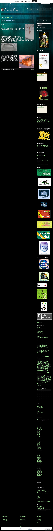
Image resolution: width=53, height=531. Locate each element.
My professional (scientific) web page (42, 164)
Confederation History (45, 364)
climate (46, 361)
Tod (43, 381)
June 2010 (38, 477)
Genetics (41, 368)
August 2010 (39, 475)
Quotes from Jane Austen (41, 498)
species (41, 379)
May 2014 (38, 433)
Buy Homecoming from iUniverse (43, 148)
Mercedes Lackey (41, 375)
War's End (44, 382)
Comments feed (5, 520)
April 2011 (38, 467)
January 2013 (39, 448)
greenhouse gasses (40, 369)
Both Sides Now (40, 360)
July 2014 (38, 431)
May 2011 (38, 466)
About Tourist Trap (25, 3)
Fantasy (48, 367)
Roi (39, 378)
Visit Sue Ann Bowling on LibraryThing (43, 350)
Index (38, 411)
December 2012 (39, 449)
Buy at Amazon (39, 154)
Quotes (38, 377)
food (38, 368)
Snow (10, 69)
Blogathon (21, 522)
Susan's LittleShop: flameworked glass (43, 337)
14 (39, 394)
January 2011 (39, 470)
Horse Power (39, 371)
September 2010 (39, 474)
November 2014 (39, 427)
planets (46, 375)
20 (37, 396)
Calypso (38, 497)
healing (48, 369)
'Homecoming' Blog (10, 9)
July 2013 (38, 442)
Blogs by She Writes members (41, 328)
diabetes (45, 365)
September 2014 (39, 429)
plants (38, 376)
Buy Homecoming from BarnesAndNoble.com (44, 146)
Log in (4, 517)
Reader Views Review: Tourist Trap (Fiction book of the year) (43, 124)
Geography (45, 368)
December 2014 (39, 426)
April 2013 (38, 445)
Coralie (38, 365)
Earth (41, 366)
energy (43, 366)
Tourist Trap (47, 381)
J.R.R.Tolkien (39, 372)
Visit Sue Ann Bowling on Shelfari (42, 351)
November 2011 (39, 461)
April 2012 (38, 456)
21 (39, 396)
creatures (41, 365)
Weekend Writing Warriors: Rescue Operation (44, 501)
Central (44, 360)
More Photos (39, 421)
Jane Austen (44, 372)
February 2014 (39, 436)
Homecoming (40, 370)
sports (42, 379)
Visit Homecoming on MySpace (42, 345)
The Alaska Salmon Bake (41, 489)
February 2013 (39, 447)
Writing (39, 385)
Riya (38, 378)
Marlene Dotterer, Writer (40, 333)
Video (13, 3)
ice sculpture (44, 371)
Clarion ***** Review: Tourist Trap (42, 120)
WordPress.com (5, 522)
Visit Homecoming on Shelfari (41, 346)
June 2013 (38, 443)
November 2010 (39, 472)
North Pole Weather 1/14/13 (8, 20)
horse (48, 370)
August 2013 (39, 441)
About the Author (39, 406)
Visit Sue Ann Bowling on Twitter (42, 352)
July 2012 (38, 453)
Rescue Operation (46, 377)
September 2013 (39, 440)
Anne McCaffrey (40, 359)
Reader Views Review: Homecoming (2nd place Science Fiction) (43, 122)
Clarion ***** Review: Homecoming (42, 119)
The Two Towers (40, 381)
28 (39, 398)
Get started (34, 1)
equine (46, 366)
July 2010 (38, 476)
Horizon (45, 370)
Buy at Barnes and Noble (41, 155)
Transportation (39, 382)
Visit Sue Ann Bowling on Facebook (42, 347)
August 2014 (39, 430)
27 (37, 398)
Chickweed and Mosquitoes (41, 490)
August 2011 (39, 464)
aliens (38, 358)
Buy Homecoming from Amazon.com (42, 145)
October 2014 (39, 428)
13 (37, 394)
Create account (5, 516)
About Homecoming (8, 3)
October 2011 (39, 462)
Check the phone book (40, 508)
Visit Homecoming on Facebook (42, 342)
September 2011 (39, 463)
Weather (13, 69)
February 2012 (39, 458)
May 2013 (38, 444)
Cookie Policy (30, 529)
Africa (43, 357)
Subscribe (39, 25)
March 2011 (39, 468)
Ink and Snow (39, 332)
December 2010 (39, 471)
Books (49, 359)
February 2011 (39, 469)
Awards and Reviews (19, 3)
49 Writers (38, 327)
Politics (41, 376)
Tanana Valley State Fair (47, 379)
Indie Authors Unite (40, 331)
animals (48, 358)
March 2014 (39, 435)
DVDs (38, 366)
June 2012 (38, 454)
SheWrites (38, 336)
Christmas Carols (40, 361)
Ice (41, 371)
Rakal (41, 377)
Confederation (40, 363)
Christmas (47, 360)
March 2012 (39, 457)
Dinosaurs (48, 365)
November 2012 (39, 450)
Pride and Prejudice (45, 376)
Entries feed (5, 519)
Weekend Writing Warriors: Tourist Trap (43, 493)
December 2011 (39, 460)
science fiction (44, 378)
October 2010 (39, 473)
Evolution (42, 367)
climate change (40, 362)
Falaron (45, 367)
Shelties (8, 69)
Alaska (6, 69)
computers (45, 362)
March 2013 (39, 446)
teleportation (42, 380)
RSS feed (31, 9)
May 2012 (38, 455)
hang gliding (44, 369)
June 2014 (38, 432)
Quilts (50, 376)
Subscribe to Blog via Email (42, 18)
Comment (32, 69)
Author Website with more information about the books (43, 161)
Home (3, 3)
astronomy (45, 359)
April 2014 (38, 434)
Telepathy (38, 380)
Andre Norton (43, 358)
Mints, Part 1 (39, 496)
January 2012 (39, 459)
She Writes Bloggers (40, 412)
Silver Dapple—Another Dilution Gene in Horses (43, 492)
